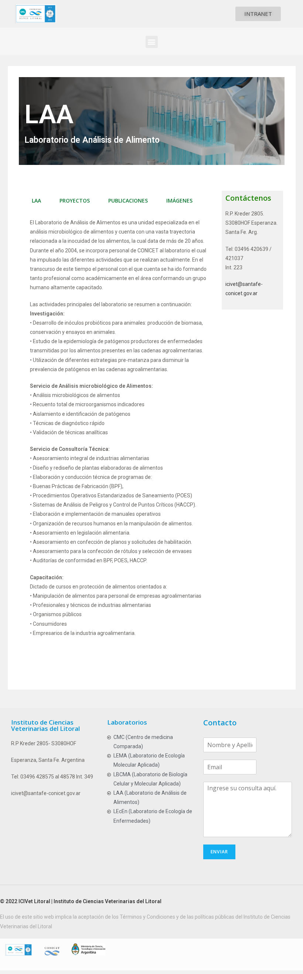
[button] (258, 14)
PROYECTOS (74, 200)
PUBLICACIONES (128, 200)
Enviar (219, 852)
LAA (36, 200)
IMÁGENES (179, 200)
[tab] (36, 201)
